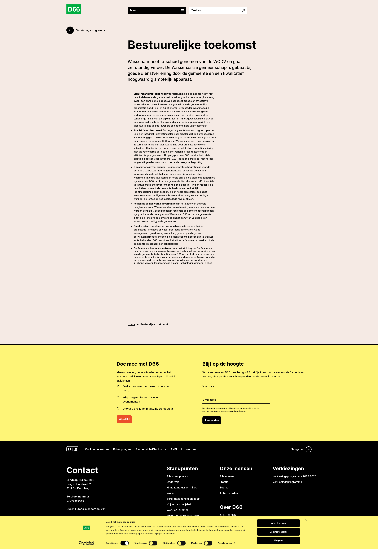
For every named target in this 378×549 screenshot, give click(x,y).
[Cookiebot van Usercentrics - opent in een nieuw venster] (86, 543)
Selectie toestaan (278, 532)
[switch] (153, 543)
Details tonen (225, 543)
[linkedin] (75, 449)
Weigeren (278, 540)
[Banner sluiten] (306, 520)
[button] (158, 10)
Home (131, 324)
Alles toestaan (278, 523)
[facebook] (69, 449)
